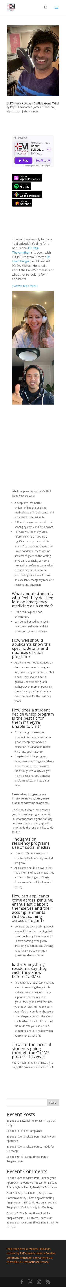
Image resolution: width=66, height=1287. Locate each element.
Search (53, 1102)
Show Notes (31, 111)
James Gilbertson (44, 107)
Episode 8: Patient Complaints (24, 1131)
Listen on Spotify (21, 186)
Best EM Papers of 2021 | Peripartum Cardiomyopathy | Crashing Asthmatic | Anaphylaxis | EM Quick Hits (30, 1197)
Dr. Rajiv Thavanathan (25, 250)
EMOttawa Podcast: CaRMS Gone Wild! (33, 103)
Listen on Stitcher (22, 203)
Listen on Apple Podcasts (27, 178)
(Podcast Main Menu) (25, 286)
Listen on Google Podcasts (27, 194)
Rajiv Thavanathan (21, 107)
